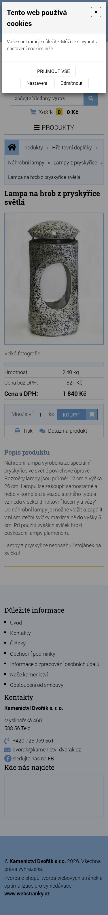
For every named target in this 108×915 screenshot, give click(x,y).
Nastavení (36, 83)
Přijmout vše (53, 71)
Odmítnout (71, 83)
